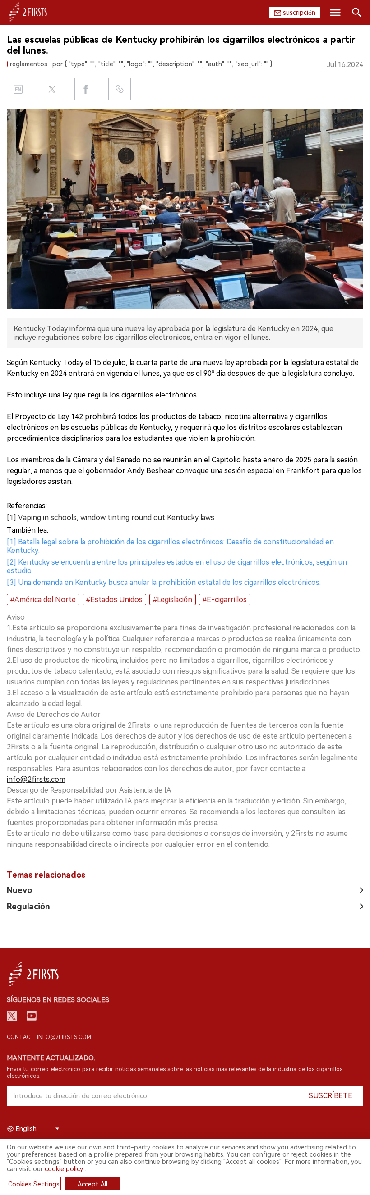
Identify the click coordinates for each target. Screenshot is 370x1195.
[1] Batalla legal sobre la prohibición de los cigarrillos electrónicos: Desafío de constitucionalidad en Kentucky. (170, 546)
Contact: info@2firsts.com (49, 1037)
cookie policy (64, 1168)
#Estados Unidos (114, 599)
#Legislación (172, 599)
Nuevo (19, 890)
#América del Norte (43, 599)
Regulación (28, 906)
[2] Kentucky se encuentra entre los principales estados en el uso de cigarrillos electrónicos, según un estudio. (177, 566)
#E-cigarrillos (225, 599)
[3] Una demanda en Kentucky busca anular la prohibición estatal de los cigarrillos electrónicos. (164, 582)
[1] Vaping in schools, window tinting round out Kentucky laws (110, 517)
